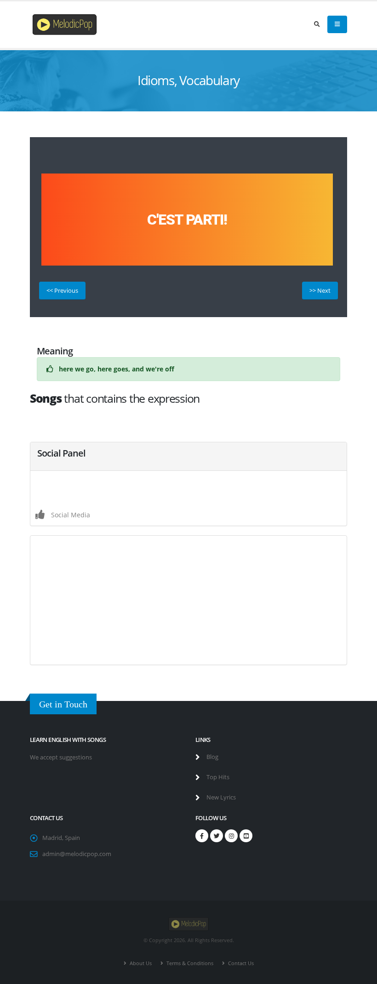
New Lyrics (220, 797)
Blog (211, 757)
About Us (140, 963)
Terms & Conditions (189, 963)
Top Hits (217, 777)
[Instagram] (231, 835)
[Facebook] (201, 835)
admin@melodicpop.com (76, 854)
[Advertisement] (188, 600)
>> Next (320, 290)
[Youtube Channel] (246, 835)
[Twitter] (216, 835)
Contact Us (240, 963)
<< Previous (62, 290)
